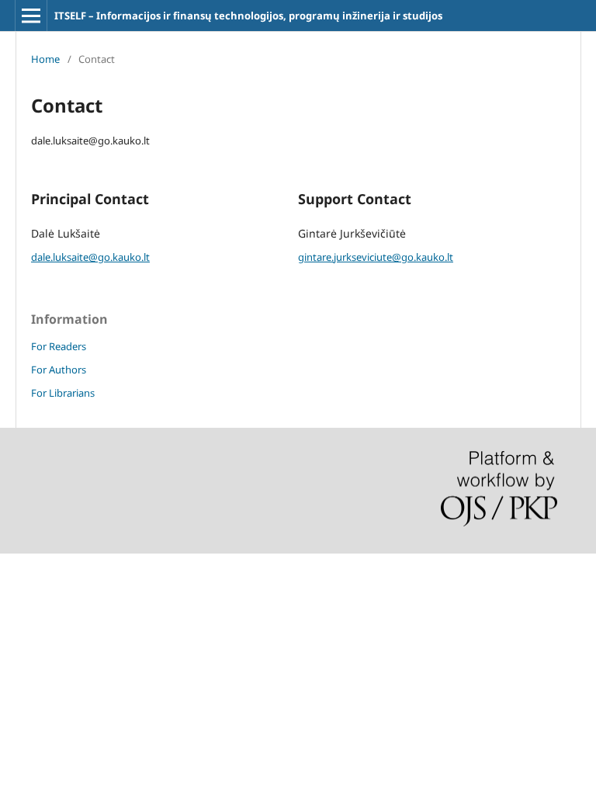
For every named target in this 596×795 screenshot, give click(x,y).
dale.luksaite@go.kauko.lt (90, 257)
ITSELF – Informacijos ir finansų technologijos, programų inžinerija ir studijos (248, 16)
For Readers (58, 346)
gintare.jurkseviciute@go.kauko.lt (375, 257)
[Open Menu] (31, 15)
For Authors (58, 370)
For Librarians (63, 393)
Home (45, 59)
